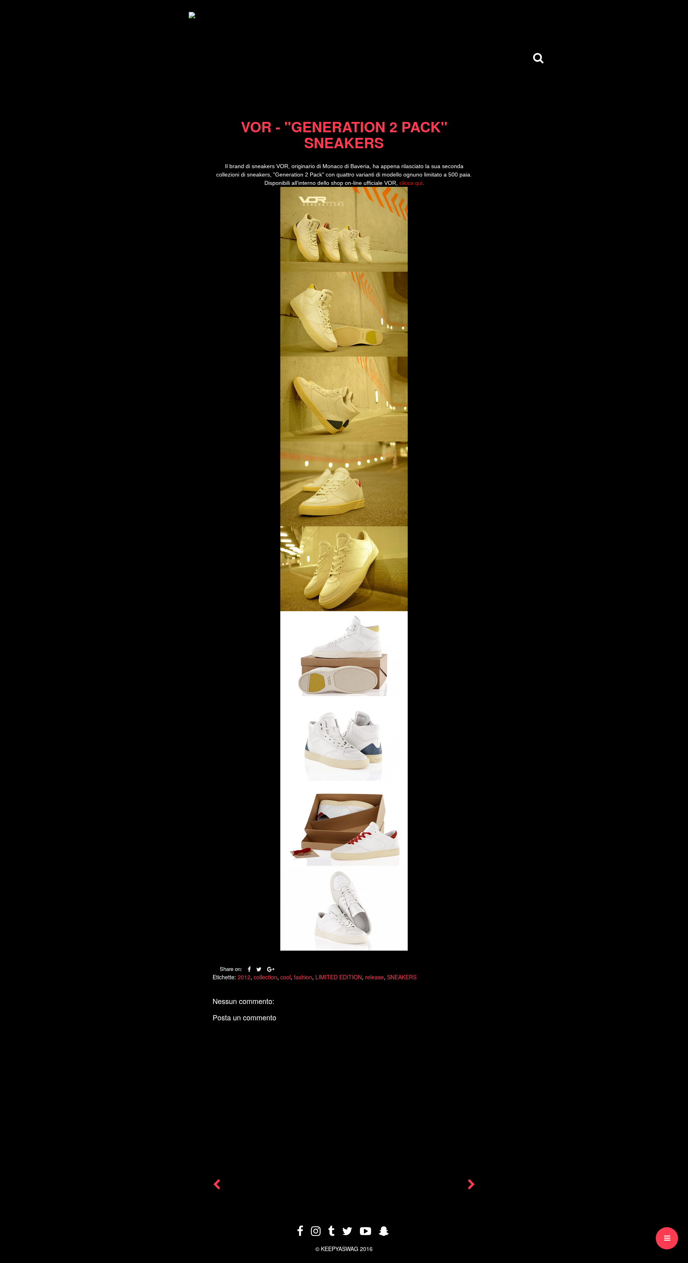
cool (285, 977)
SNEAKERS (401, 977)
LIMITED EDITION (338, 977)
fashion (303, 977)
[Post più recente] (217, 1186)
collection (265, 977)
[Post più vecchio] (471, 1186)
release (374, 977)
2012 (244, 977)
